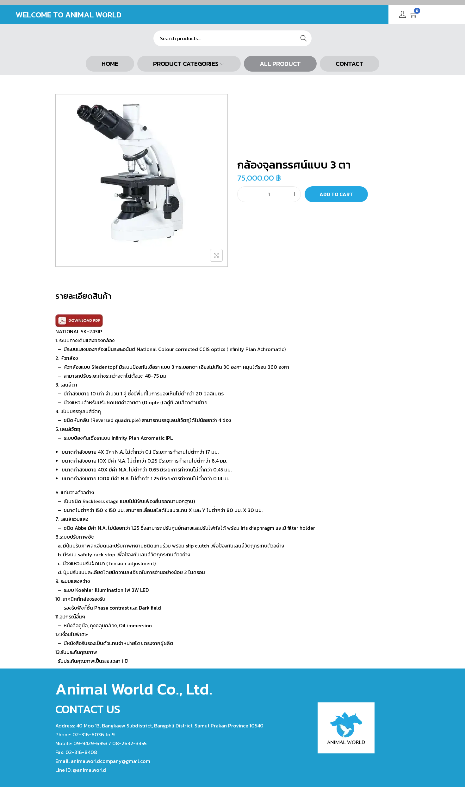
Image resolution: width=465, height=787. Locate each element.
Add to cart (336, 194)
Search (304, 38)
